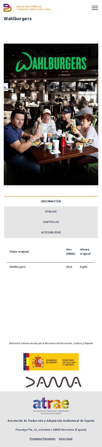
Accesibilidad (51, 232)
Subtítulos (51, 222)
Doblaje (51, 211)
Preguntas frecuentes (43, 439)
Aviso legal (65, 439)
